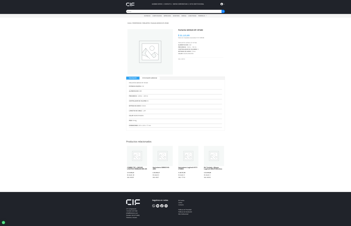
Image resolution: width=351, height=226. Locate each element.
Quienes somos (157, 4)
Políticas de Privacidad (184, 209)
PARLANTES (146, 23)
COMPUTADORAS (157, 16)
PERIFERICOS (201, 16)
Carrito (180, 202)
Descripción (133, 78)
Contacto (167, 4)
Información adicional (149, 78)
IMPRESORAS (167, 16)
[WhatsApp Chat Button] (3, 222)
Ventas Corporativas (180, 4)
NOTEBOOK (147, 16)
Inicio (129, 23)
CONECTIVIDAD (192, 16)
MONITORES (176, 16)
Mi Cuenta (181, 200)
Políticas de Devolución (185, 212)
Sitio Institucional (197, 4)
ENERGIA (184, 16)
